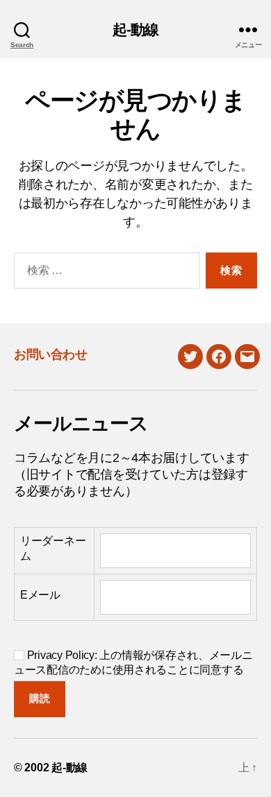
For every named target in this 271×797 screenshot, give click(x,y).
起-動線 (136, 29)
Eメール (40, 595)
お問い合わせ (50, 354)
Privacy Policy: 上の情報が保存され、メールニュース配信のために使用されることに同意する (133, 662)
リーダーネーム (52, 548)
